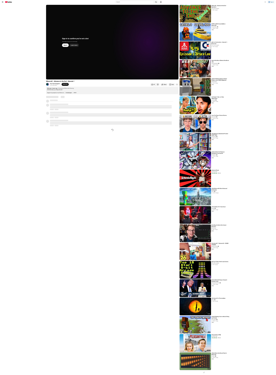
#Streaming (61, 88)
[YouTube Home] (8, 2)
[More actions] (177, 84)
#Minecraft (66, 88)
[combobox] (134, 2)
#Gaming (71, 88)
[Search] (156, 2)
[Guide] (2, 2)
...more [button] (74, 92)
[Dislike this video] (158, 84)
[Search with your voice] (160, 2)
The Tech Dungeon (55, 83)
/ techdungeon (69, 92)
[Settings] (265, 2)
